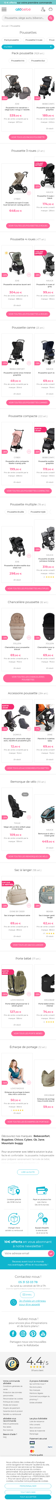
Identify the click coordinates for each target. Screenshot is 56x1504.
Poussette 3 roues (34, 40)
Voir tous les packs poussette (28, 137)
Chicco (18, 1139)
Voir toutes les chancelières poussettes (28, 678)
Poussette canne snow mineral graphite (17, 374)
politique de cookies (38, 1481)
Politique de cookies (11, 1402)
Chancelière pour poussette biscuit (17, 648)
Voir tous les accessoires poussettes (28, 768)
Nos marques (35, 1390)
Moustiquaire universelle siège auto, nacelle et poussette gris (17, 740)
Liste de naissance (37, 1421)
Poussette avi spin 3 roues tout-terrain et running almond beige (17, 205)
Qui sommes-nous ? (38, 1384)
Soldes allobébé (36, 1403)
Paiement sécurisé (38, 1438)
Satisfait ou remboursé (12, 1414)
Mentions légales (36, 1393)
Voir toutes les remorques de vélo (28, 856)
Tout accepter (28, 1497)
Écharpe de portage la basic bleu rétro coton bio (17, 1093)
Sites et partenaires (10, 1424)
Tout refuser (28, 1492)
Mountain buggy (12, 1143)
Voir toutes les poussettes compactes (28, 491)
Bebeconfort (42, 1136)
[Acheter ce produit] (29, 98)
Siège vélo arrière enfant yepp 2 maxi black (17, 828)
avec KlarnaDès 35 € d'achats (42, 1202)
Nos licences (8, 1430)
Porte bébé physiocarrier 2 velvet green (17, 1005)
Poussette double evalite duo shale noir (17, 566)
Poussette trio (17, 61)
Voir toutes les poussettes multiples (28, 588)
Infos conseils (35, 1425)
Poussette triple (38, 512)
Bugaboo (7, 1139)
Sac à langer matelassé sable (17, 915)
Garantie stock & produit (13, 1411)
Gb (35, 1139)
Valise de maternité (37, 1431)
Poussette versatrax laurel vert (17, 284)
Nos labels (7, 1427)
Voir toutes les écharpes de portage (28, 1122)
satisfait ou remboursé (14, 1229)
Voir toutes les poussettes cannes (28, 402)
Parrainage (34, 1434)
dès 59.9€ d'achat (14, 1200)
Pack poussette (11, 40)
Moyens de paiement (11, 1408)
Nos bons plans (36, 1387)
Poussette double (15, 512)
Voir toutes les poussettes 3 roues (28, 225)
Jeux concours (35, 1428)
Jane (41, 1139)
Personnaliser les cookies (13, 1399)
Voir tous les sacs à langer (28, 945)
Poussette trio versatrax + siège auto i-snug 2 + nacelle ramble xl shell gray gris (17, 110)
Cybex (28, 1139)
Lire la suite (28, 1172)
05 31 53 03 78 (42, 1233)
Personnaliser (28, 1486)
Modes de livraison (10, 1405)
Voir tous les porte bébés (28, 1033)
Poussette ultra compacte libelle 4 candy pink (17, 462)
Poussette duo (38, 61)
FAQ (4, 1437)
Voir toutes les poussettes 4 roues (28, 314)
